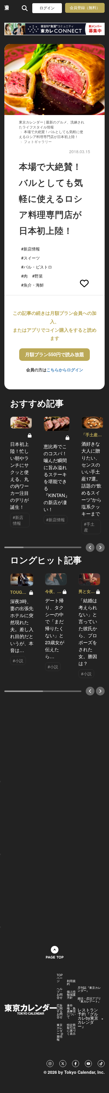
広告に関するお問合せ (59, 1011)
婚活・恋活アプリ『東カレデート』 (89, 1000)
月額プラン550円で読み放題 (54, 354)
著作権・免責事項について (71, 1011)
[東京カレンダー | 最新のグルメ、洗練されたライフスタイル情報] (6, 8)
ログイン (47, 8)
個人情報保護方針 (71, 994)
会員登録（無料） (85, 8)
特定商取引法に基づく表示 (71, 1029)
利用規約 (71, 982)
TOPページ (60, 978)
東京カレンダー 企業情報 (60, 1032)
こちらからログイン (65, 369)
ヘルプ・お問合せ (59, 993)
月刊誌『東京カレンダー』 (89, 989)
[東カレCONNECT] (54, 29)
